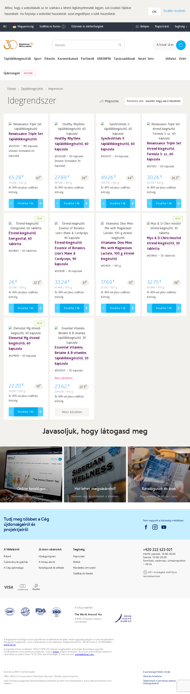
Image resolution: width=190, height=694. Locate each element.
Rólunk (7, 556)
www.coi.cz (10, 644)
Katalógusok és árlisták (51, 567)
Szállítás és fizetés (50, 26)
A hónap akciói (47, 562)
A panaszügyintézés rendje (156, 672)
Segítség (180, 26)
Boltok (76, 562)
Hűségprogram (47, 556)
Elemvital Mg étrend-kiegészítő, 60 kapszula (24, 343)
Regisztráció (162, 26)
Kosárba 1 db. (26, 203)
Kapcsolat (79, 556)
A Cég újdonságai (13, 567)
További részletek (174, 11)
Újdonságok (12, 73)
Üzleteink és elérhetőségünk (87, 26)
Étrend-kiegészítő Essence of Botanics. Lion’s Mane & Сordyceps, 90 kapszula (70, 253)
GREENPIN (104, 59)
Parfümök (87, 59)
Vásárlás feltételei (152, 676)
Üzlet (182, 59)
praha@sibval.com (84, 654)
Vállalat (171, 59)
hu (4, 26)
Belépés (144, 26)
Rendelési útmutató (84, 567)
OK (154, 12)
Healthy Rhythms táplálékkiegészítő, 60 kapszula (72, 144)
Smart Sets (146, 59)
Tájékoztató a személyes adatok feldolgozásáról (159, 682)
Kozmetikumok (68, 59)
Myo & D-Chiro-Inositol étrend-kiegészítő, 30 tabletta (164, 243)
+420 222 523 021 (157, 549)
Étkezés (50, 59)
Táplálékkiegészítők (17, 59)
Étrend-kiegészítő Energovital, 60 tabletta (22, 239)
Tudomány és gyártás (16, 562)
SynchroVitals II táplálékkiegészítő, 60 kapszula (118, 144)
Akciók (28, 73)
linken (56, 651)
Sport (38, 59)
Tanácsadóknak (124, 59)
